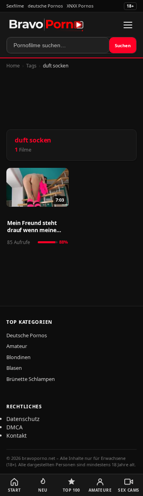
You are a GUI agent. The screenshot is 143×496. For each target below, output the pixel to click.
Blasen (14, 367)
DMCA (14, 427)
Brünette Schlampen (30, 379)
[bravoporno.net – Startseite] (46, 25)
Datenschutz (23, 419)
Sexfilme (15, 6)
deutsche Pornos (45, 6)
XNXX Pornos (80, 6)
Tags (31, 65)
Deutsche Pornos (26, 335)
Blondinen (18, 357)
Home (13, 65)
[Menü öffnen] (128, 25)
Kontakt (16, 435)
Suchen (123, 45)
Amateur (16, 346)
